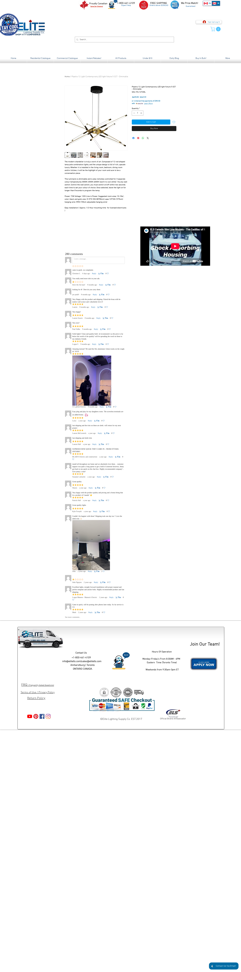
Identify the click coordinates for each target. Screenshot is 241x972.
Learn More (148, 103)
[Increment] (141, 113)
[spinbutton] (138, 113)
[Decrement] (134, 113)
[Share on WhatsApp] (142, 138)
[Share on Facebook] (133, 138)
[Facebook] (42, 716)
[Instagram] (48, 716)
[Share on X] (147, 138)
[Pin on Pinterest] (138, 138)
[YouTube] (29, 716)
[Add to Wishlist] (173, 122)
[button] (216, 29)
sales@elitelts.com (91, 661)
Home (67, 76)
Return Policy (36, 698)
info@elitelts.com (71, 661)
